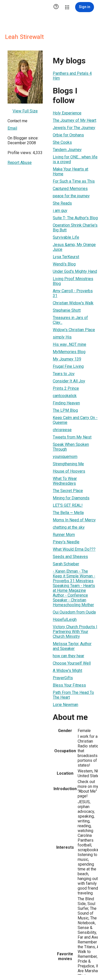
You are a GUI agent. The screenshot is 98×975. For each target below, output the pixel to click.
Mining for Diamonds (71, 498)
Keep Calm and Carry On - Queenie (75, 420)
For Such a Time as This (74, 181)
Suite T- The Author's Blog (75, 217)
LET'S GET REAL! (68, 505)
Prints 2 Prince (66, 388)
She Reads (62, 203)
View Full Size (25, 111)
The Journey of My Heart (74, 120)
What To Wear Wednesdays (65, 481)
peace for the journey (71, 195)
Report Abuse (20, 162)
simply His (62, 337)
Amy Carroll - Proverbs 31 (73, 293)
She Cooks (62, 142)
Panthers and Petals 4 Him (72, 76)
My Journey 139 (67, 359)
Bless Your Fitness (69, 685)
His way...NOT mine (69, 344)
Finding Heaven (66, 403)
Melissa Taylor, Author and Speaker (72, 646)
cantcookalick (65, 395)
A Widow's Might (67, 670)
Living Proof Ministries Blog (73, 281)
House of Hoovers (69, 471)
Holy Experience (67, 113)
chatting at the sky (69, 527)
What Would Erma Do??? (74, 549)
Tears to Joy (64, 373)
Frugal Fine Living (68, 366)
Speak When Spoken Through (71, 447)
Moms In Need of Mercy (74, 520)
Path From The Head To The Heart (73, 695)
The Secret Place (68, 490)
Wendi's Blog (64, 264)
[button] (56, 7)
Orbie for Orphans (68, 135)
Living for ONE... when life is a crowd (75, 159)
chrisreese (62, 429)
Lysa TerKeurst (66, 256)
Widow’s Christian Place (74, 329)
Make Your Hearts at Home (70, 171)
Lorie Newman (65, 704)
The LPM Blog (65, 410)
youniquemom (65, 456)
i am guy (60, 210)
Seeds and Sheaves (70, 556)
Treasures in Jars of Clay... (70, 320)
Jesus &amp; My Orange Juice (74, 247)
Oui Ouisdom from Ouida (74, 612)
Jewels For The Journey (74, 127)
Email (12, 128)
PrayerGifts (63, 677)
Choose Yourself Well (72, 663)
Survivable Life (66, 237)
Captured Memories (70, 188)
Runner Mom (64, 534)
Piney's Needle (66, 542)
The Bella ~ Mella (68, 512)
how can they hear (68, 655)
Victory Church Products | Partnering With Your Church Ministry (75, 631)
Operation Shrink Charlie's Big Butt (75, 227)
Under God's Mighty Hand (75, 271)
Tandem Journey (67, 149)
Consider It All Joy (69, 381)
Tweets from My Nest (72, 437)
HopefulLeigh (65, 619)
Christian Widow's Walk (73, 303)
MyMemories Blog (69, 351)
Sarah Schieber (66, 564)
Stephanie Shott (67, 310)
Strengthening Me (68, 463)
